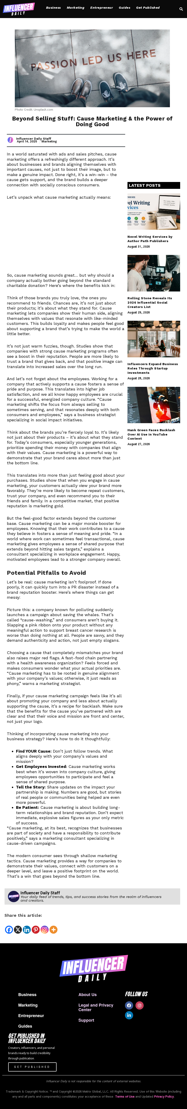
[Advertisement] (66, 239)
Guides (124, 7)
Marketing (76, 7)
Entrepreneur (101, 7)
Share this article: (23, 915)
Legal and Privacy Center (95, 1007)
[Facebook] (9, 930)
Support (86, 1020)
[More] (53, 930)
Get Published (148, 7)
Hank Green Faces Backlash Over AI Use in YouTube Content (151, 434)
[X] (18, 930)
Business (53, 7)
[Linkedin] (27, 930)
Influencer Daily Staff (33, 138)
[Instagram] (45, 930)
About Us (87, 994)
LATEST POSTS (145, 185)
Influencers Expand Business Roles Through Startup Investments (152, 368)
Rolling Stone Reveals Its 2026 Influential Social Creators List (149, 302)
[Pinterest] (36, 930)
